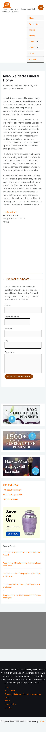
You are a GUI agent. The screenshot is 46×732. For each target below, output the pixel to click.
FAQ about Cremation (12, 490)
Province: (9, 328)
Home (31, 18)
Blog (7, 697)
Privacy (43, 721)
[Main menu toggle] (41, 7)
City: (6, 340)
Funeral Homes (32, 32)
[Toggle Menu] (38, 41)
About (31, 53)
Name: (8, 305)
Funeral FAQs (10, 484)
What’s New (34, 24)
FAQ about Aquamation (12, 494)
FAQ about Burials (10, 499)
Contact (32, 59)
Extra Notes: (10, 352)
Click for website (9, 212)
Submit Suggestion (18, 376)
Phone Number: (12, 317)
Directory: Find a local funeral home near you (23, 694)
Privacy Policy (10, 704)
